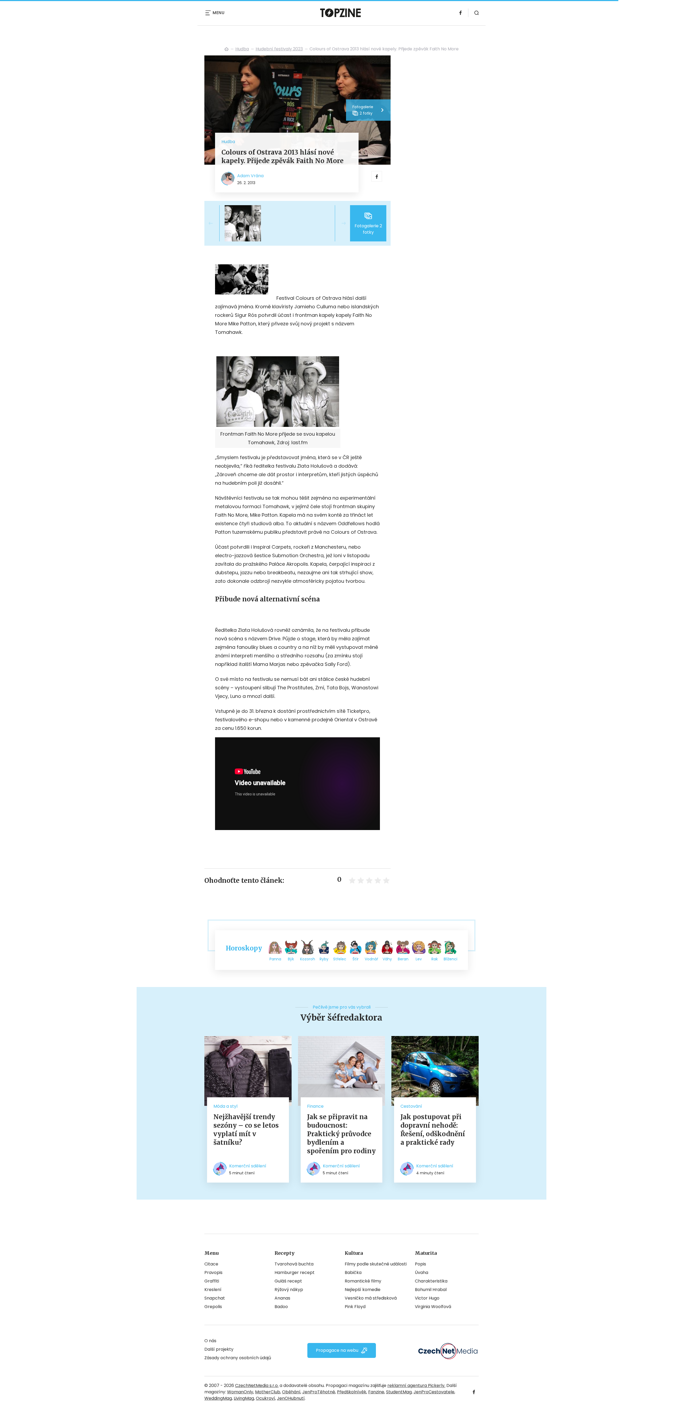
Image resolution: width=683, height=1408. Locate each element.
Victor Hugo (427, 1298)
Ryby (324, 959)
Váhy (387, 959)
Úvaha (421, 1272)
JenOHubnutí (291, 1398)
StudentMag (399, 1392)
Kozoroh (307, 959)
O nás (210, 1341)
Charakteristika (431, 1281)
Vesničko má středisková (371, 1298)
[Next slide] (339, 223)
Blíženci (450, 959)
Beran (403, 959)
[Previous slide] (215, 223)
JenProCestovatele (434, 1392)
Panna (275, 959)
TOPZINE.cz (226, 49)
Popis (420, 1264)
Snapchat (214, 1298)
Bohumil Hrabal (431, 1289)
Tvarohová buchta (294, 1264)
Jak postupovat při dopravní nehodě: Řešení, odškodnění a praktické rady (432, 1130)
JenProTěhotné (318, 1392)
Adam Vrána (250, 176)
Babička (353, 1272)
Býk (291, 959)
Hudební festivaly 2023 (279, 49)
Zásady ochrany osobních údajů (237, 1358)
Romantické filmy (363, 1281)
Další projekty (218, 1349)
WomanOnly (240, 1392)
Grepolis (213, 1307)
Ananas (282, 1298)
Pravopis (213, 1272)
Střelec (339, 959)
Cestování (411, 1106)
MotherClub (267, 1392)
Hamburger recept (295, 1272)
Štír (355, 959)
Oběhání (291, 1392)
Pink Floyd (355, 1307)
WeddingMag (218, 1398)
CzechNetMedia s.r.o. (257, 1385)
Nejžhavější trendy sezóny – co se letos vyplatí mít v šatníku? (246, 1130)
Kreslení (212, 1289)
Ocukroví (265, 1398)
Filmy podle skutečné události (376, 1264)
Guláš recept (288, 1281)
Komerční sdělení (247, 1166)
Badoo (281, 1307)
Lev (419, 959)
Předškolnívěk (351, 1392)
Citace (211, 1264)
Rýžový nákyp (289, 1289)
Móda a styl (225, 1106)
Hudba (242, 49)
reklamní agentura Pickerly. (416, 1385)
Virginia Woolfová (433, 1307)
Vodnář (371, 959)
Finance (315, 1106)
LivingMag (244, 1398)
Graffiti (211, 1281)
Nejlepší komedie (362, 1289)
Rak (434, 959)
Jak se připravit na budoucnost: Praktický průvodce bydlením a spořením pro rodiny (341, 1134)
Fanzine (376, 1392)
